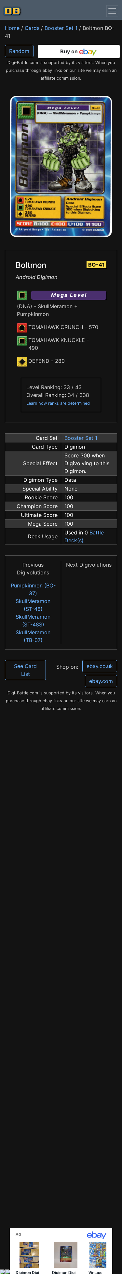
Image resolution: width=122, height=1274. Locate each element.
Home (12, 28)
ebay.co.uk (100, 666)
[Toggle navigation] (112, 11)
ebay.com (101, 681)
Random (19, 51)
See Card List (25, 670)
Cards (32, 28)
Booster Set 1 (61, 28)
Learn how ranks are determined (58, 403)
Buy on (69, 51)
